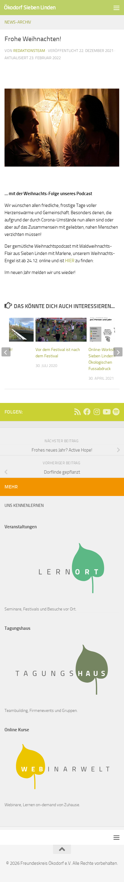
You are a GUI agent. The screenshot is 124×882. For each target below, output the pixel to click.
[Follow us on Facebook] (87, 411)
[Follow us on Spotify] (115, 411)
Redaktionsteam (29, 50)
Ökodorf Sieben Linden (30, 7)
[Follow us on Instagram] (96, 411)
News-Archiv (18, 22)
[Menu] (116, 7)
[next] (117, 351)
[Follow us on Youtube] (106, 411)
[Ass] (77, 411)
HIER (69, 260)
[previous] (6, 351)
